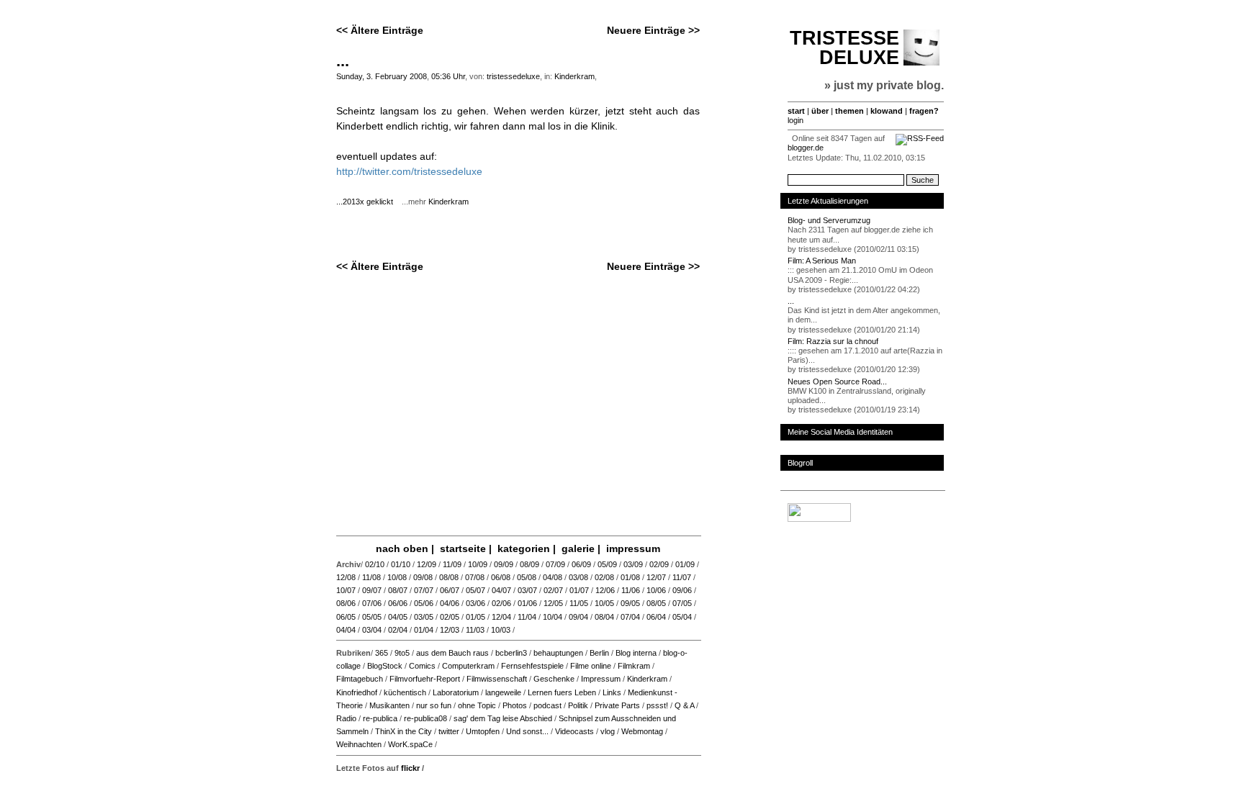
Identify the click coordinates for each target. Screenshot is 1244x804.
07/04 (630, 617)
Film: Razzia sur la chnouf (833, 341)
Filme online (590, 665)
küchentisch (405, 692)
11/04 (527, 617)
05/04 (682, 617)
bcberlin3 (511, 653)
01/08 (630, 577)
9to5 (402, 653)
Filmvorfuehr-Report (424, 678)
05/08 (526, 577)
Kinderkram (574, 76)
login (795, 120)
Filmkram (634, 665)
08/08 (449, 577)
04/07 (501, 590)
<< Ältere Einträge (379, 30)
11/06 (630, 590)
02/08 (604, 577)
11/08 (371, 577)
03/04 (372, 629)
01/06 (527, 603)
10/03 (500, 629)
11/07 (681, 577)
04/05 (397, 617)
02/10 (374, 564)
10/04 (552, 617)
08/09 (529, 564)
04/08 (552, 577)
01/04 (423, 629)
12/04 (501, 617)
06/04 (656, 617)
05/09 (607, 564)
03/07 (527, 590)
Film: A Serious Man (822, 260)
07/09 (555, 564)
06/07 (449, 590)
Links (612, 692)
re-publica (380, 718)
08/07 (397, 590)
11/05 (578, 603)
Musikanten (389, 705)
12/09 (426, 564)
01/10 (400, 564)
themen (849, 111)
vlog (607, 731)
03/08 (578, 577)
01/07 (579, 590)
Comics (422, 665)
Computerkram (468, 665)
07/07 (423, 590)
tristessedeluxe (513, 76)
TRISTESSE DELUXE (844, 47)
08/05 (656, 603)
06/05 (346, 617)
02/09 (659, 564)
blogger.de (806, 147)
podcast (547, 705)
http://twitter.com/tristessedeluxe (409, 171)
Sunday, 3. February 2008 (381, 76)
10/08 (397, 577)
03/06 (475, 603)
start (796, 111)
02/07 (553, 590)
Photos (514, 705)
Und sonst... (527, 731)
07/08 (474, 577)
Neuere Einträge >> (653, 30)
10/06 (656, 590)
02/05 (449, 617)
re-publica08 (425, 718)
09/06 (682, 590)
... (342, 61)
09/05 (630, 603)
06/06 (397, 603)
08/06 (346, 603)
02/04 (397, 629)
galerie (578, 548)
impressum (633, 548)
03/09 (633, 564)
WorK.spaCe (410, 744)
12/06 (605, 590)
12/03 (449, 629)
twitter (448, 731)
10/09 (477, 564)
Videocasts (574, 731)
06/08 (500, 577)
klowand (886, 111)
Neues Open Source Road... (837, 381)
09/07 (372, 590)
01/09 (685, 564)
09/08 (423, 577)
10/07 (346, 590)
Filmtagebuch (359, 678)
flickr (410, 768)
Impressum (601, 678)
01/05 (475, 617)
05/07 (475, 590)
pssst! (657, 705)
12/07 (656, 577)
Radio (346, 718)
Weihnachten (359, 744)
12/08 (346, 577)
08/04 (604, 617)
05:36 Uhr (448, 76)
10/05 (604, 603)
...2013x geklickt (368, 201)
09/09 (503, 564)
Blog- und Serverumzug (829, 220)
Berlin (599, 653)
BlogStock (384, 665)
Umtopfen (483, 731)
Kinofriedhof (356, 692)
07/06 (372, 603)
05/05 (372, 617)
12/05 (553, 603)
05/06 (423, 603)
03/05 (423, 617)
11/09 (452, 564)
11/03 (475, 629)
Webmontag (642, 731)
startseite (463, 548)
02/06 (501, 603)
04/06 (449, 603)
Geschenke (553, 678)
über (820, 111)
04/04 (346, 629)
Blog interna (636, 653)
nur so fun (433, 705)
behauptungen (558, 653)
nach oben (402, 548)
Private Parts (617, 705)
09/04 (578, 617)
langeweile (503, 692)
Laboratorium (456, 692)
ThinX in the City (403, 731)
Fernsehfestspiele (532, 665)
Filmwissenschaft (496, 678)
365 (381, 653)
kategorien (523, 548)
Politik (578, 705)
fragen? (924, 111)
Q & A (684, 705)
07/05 (682, 603)
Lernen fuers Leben (562, 692)
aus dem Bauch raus (452, 653)
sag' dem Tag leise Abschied (503, 718)
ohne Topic (477, 705)
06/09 (581, 564)
